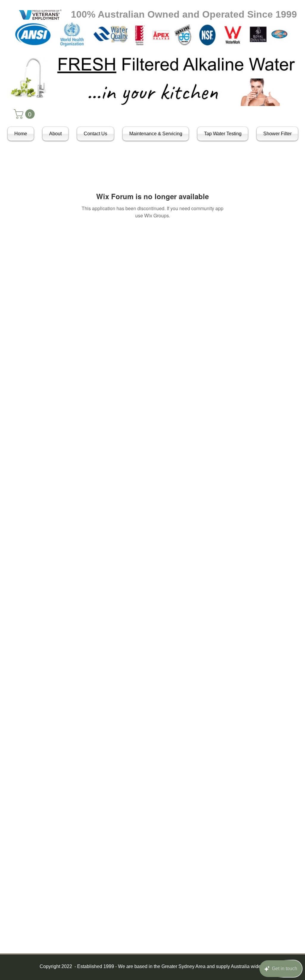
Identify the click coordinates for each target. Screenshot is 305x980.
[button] (25, 114)
